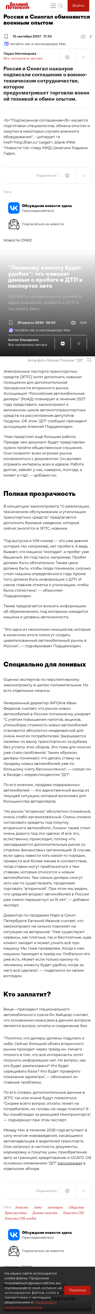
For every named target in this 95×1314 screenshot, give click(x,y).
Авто (38, 1207)
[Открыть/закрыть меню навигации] (53, 5)
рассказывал (70, 1163)
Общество (76, 1207)
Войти (78, 5)
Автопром (55, 1207)
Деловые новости (45, 1212)
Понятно (77, 1290)
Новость (21, 1207)
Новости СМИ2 (17, 240)
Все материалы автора (22, 58)
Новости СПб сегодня (20, 1218)
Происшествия (16, 1212)
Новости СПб (73, 1212)
